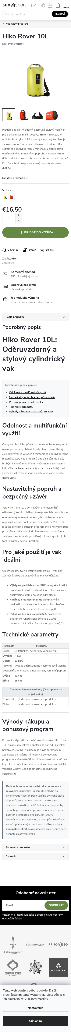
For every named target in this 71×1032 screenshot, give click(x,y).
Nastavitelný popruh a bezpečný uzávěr (32, 397)
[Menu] (66, 5)
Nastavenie (35, 1008)
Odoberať (56, 905)
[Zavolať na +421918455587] (43, 5)
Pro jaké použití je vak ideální (26, 402)
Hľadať (60, 14)
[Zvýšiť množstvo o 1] (18, 215)
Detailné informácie (13, 178)
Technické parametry (21, 407)
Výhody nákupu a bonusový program (31, 411)
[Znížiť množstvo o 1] (18, 220)
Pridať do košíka (38, 232)
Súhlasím (35, 1021)
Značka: (9, 258)
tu (46, 999)
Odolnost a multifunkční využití (27, 392)
